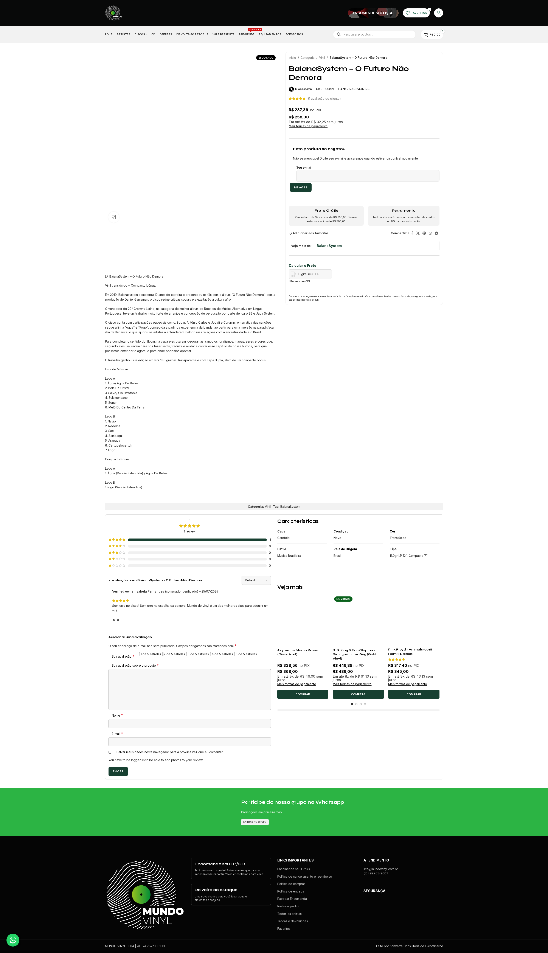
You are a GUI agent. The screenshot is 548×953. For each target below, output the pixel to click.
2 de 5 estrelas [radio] (174, 654)
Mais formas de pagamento (308, 126)
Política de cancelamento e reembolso (304, 876)
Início (292, 57)
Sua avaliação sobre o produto (135, 665)
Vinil (322, 57)
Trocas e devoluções (292, 921)
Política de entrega (290, 891)
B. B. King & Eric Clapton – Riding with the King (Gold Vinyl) (354, 654)
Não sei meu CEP (299, 281)
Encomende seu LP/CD (293, 869)
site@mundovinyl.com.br (380, 869)
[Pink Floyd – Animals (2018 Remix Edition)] (413, 620)
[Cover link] (373, 13)
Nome (117, 715)
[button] (303, 694)
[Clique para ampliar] (113, 217)
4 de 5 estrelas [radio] (222, 654)
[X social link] (418, 233)
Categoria (308, 57)
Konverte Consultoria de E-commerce (416, 946)
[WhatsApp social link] (430, 233)
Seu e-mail (303, 167)
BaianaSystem (329, 246)
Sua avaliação (123, 656)
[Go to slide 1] (352, 704)
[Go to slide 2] (356, 704)
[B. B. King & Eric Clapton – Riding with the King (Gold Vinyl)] (358, 620)
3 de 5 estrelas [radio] (198, 654)
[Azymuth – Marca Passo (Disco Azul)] (303, 620)
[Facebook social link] (412, 233)
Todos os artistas (289, 914)
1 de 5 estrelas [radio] (151, 654)
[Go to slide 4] (365, 704)
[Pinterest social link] (424, 233)
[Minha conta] (438, 13)
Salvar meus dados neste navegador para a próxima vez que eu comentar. (169, 752)
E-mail (117, 733)
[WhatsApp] (12, 940)
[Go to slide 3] (361, 704)
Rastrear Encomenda (292, 898)
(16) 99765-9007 (375, 873)
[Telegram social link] (436, 233)
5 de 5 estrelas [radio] (246, 654)
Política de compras (291, 884)
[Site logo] (113, 12)
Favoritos (283, 928)
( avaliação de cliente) (324, 98)
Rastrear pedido (288, 906)
